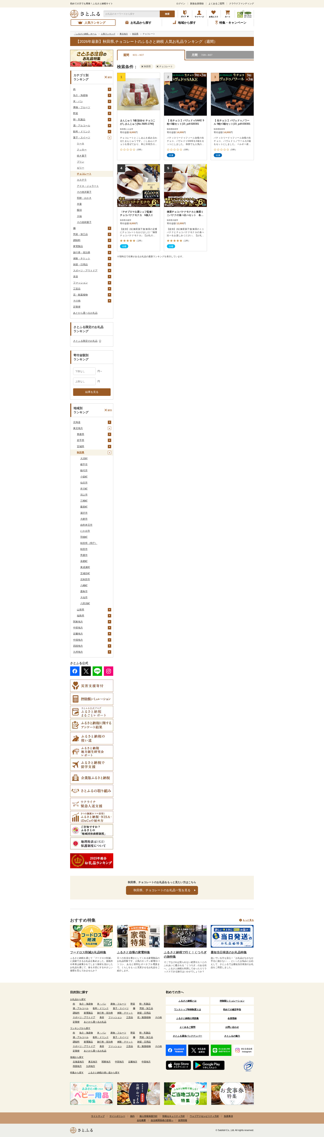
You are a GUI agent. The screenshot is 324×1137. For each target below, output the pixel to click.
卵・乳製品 (79, 119)
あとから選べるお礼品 (85, 313)
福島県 (80, 615)
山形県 (80, 609)
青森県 (80, 434)
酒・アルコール (81, 125)
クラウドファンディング (241, 3)
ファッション (80, 282)
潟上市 (84, 494)
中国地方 (78, 639)
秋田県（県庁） (88, 543)
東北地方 (78, 428)
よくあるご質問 (216, 3)
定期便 (76, 306)
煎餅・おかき (84, 198)
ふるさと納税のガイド (185, 14)
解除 (110, 77)
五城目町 (85, 573)
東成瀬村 (85, 567)
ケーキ (80, 143)
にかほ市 (85, 531)
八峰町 (84, 585)
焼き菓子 (82, 155)
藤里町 (84, 506)
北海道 (76, 422)
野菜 (75, 113)
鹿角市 (84, 591)
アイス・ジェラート (88, 186)
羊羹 (79, 204)
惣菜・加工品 (80, 234)
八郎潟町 (85, 603)
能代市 (84, 470)
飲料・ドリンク (81, 131)
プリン (80, 161)
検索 (167, 14)
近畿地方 (78, 633)
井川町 (84, 488)
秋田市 (84, 549)
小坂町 (84, 476)
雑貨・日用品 (80, 264)
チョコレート (84, 173)
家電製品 (78, 246)
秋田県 (80, 452)
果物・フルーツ (81, 107)
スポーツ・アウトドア (85, 270)
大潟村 (84, 458)
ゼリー (80, 167)
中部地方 (78, 627)
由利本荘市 (86, 525)
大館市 (84, 519)
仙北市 (84, 482)
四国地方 (78, 645)
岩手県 (80, 440)
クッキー (82, 149)
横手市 (84, 464)
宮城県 (80, 446)
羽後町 (84, 537)
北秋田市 (85, 579)
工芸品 (76, 288)
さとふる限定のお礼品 (85, 341)
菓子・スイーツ (81, 137)
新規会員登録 (197, 3)
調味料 (76, 240)
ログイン (180, 3)
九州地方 (78, 651)
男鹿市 (84, 555)
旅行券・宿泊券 (81, 252)
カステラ (82, 179)
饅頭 (79, 210)
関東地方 (78, 621)
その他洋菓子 (84, 192)
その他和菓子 (84, 222)
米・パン (78, 101)
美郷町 (84, 561)
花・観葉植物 (80, 294)
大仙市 (84, 597)
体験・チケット (81, 258)
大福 (79, 216)
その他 (76, 300)
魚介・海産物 (80, 95)
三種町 (84, 500)
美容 (75, 276)
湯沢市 (84, 513)
